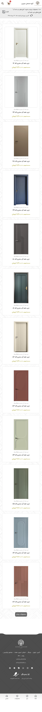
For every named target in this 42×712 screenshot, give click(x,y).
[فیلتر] (3, 11)
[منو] (27, 696)
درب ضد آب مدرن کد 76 (21, 112)
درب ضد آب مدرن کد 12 (21, 63)
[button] (21, 614)
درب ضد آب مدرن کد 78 (21, 161)
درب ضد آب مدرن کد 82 (21, 357)
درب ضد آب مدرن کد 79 (21, 210)
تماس (6, 699)
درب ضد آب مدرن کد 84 (21, 455)
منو (27, 699)
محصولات (17, 699)
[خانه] (36, 696)
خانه (40, 9)
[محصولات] (17, 696)
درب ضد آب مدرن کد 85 (21, 504)
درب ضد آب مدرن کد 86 (21, 553)
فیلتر (7, 12)
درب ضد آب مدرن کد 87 (21, 602)
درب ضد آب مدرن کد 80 (21, 259)
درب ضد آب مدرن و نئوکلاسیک (21, 61)
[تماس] (7, 696)
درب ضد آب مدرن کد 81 (21, 308)
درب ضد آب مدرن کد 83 (21, 406)
